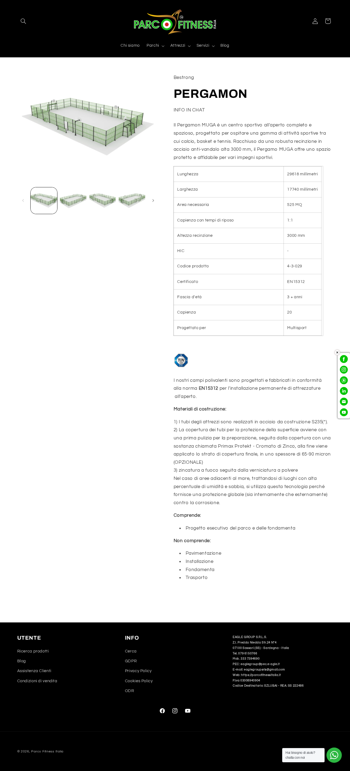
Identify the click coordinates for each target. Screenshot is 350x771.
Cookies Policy (139, 681)
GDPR (131, 661)
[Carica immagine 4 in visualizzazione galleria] (132, 200)
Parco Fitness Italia (47, 751)
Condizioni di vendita (37, 681)
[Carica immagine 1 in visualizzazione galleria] (44, 200)
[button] (23, 21)
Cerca (131, 651)
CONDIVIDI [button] (191, 595)
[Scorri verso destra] (153, 200)
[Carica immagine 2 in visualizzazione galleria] (73, 200)
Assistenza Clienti (34, 671)
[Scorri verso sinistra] (23, 200)
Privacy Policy (138, 671)
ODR (129, 691)
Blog (21, 661)
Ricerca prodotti (33, 651)
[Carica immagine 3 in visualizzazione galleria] (102, 200)
